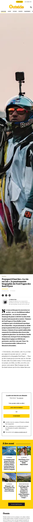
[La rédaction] (5, 304)
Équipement (27, 11)
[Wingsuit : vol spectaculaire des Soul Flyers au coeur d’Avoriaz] (9, 477)
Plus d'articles (16, 504)
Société (20, 11)
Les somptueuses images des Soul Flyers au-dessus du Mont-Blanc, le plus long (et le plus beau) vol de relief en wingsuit (9, 464)
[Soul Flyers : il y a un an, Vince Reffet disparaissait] (24, 450)
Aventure (3, 11)
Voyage (15, 11)
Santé (9, 11)
